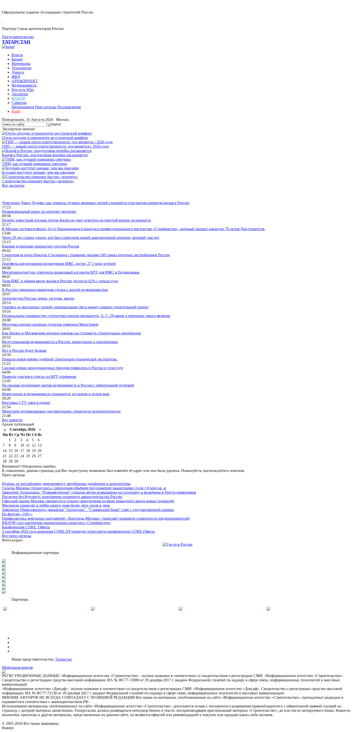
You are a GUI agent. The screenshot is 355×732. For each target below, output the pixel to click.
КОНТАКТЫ (23, 651)
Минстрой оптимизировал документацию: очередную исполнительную (61, 411)
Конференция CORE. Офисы (26, 527)
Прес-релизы (45, 107)
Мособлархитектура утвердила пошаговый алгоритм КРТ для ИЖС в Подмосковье (71, 272)
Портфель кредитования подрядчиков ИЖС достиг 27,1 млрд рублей (59, 264)
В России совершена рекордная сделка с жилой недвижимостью (55, 290)
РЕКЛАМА (21, 642)
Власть (17, 55)
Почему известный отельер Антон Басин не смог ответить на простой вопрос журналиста (76, 220)
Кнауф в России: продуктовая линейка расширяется (44, 155)
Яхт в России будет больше (24, 350)
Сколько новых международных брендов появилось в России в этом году (62, 368)
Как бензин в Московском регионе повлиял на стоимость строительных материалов (71, 333)
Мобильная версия (17, 667)
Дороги (18, 72)
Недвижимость (24, 85)
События (19, 103)
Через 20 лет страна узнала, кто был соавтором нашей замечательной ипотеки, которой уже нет (80, 237)
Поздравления (69, 107)
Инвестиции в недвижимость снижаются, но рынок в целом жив (55, 394)
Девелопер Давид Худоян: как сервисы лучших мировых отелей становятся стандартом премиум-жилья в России (95, 203)
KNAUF (18, 98)
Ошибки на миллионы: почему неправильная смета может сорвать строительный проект (75, 307)
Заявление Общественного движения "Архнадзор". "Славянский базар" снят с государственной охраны (88, 510)
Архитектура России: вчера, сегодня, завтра (38, 298)
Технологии (21, 68)
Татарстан (63, 659)
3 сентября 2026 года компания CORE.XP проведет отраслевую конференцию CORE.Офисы (78, 531)
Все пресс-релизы (16, 536)
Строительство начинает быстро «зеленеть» (38, 181)
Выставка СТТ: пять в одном (26, 403)
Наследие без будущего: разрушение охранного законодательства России (62, 497)
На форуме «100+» (17, 514)
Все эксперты (13, 185)
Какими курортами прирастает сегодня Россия (40, 246)
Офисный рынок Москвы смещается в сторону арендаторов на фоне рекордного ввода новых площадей (88, 501)
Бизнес (17, 59)
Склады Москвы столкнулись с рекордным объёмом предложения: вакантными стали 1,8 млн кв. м (84, 488)
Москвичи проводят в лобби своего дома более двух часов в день (56, 505)
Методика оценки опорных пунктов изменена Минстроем (50, 324)
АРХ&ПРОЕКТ (25, 81)
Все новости (12, 420)
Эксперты (20, 94)
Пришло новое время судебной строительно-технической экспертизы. (60, 359)
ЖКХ (16, 77)
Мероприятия (23, 107)
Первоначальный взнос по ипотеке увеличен (39, 211)
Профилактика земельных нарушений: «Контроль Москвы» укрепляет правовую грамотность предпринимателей (96, 518)
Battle (16, 111)
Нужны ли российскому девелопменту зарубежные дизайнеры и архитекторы (66, 484)
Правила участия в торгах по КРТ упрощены (39, 376)
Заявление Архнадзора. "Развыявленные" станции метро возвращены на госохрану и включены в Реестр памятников (99, 492)
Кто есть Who (23, 90)
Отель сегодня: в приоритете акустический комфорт (45, 138)
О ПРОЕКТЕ (22, 638)
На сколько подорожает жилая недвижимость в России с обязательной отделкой (68, 385)
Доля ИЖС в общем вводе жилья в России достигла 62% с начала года (60, 281)
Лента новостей (15, 194)
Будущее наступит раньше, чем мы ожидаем (38, 172)
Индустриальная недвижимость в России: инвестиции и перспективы (60, 342)
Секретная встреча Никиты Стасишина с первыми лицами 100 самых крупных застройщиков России (86, 255)
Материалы (21, 64)
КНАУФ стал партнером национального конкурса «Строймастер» (56, 523)
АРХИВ (18, 647)
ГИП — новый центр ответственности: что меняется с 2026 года (55, 146)
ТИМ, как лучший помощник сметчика (34, 164)
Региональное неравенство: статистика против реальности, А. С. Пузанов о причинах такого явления (86, 316)
